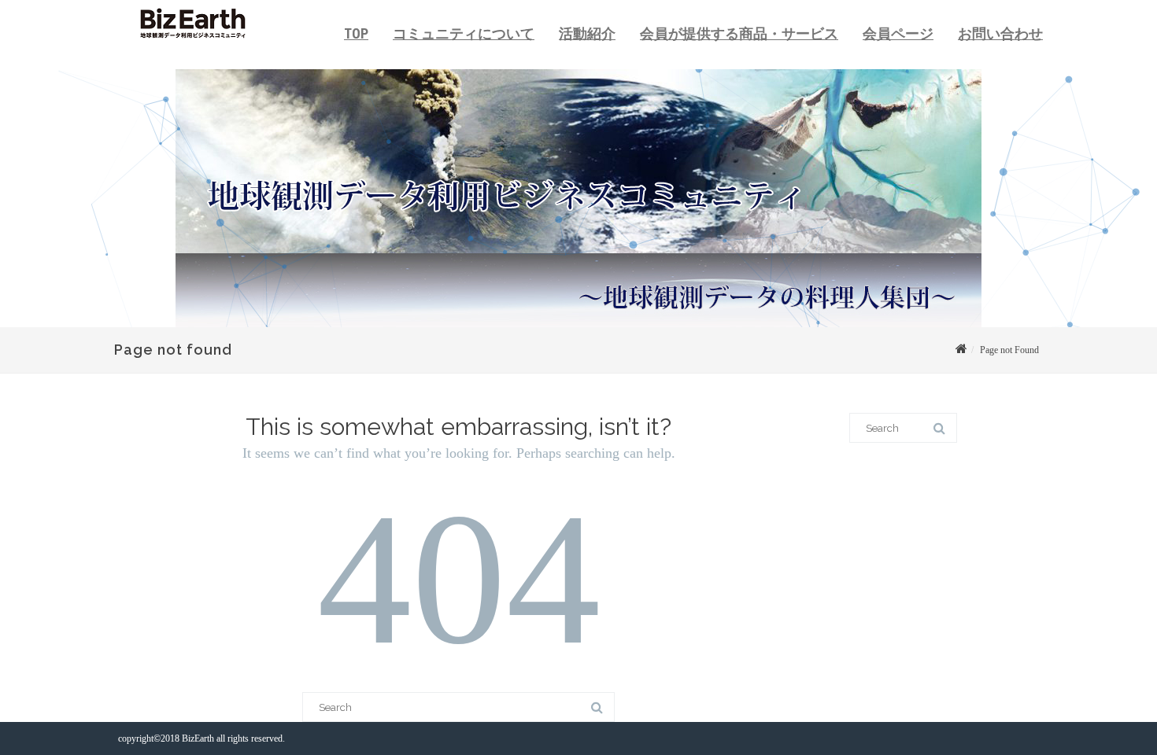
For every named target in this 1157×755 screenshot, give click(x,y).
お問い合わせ (1000, 33)
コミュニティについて (463, 33)
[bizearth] (189, 44)
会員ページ (898, 33)
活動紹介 (587, 33)
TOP (356, 33)
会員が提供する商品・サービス (739, 33)
